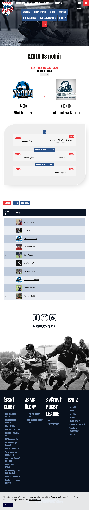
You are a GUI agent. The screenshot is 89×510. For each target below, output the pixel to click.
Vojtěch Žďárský (30, 263)
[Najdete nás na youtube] (52, 317)
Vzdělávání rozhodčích (74, 429)
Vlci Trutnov (10, 426)
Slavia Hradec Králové (10, 421)
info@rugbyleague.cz (45, 326)
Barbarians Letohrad (9, 465)
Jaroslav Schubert (31, 280)
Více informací (35, 500)
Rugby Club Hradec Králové (12, 481)
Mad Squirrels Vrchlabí (11, 415)
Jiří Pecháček (29, 271)
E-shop (72, 434)
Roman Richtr (29, 296)
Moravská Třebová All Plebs (12, 459)
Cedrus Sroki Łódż (12, 476)
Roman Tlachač (30, 239)
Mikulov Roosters (12, 448)
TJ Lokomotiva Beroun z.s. (11, 453)
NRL (49, 420)
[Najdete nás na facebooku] (36, 317)
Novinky (72, 417)
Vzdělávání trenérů (77, 424)
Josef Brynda (29, 288)
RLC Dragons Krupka (13, 439)
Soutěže (72, 414)
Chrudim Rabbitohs (13, 429)
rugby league (74, 421)
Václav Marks (29, 247)
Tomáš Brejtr (29, 222)
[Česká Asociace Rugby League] (7, 9)
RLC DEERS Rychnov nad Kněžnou (12, 471)
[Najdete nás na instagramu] (44, 317)
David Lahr (28, 230)
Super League (53, 424)
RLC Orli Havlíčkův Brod (12, 434)
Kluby (71, 410)
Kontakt (72, 407)
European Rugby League (33, 415)
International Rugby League (35, 421)
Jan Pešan (28, 255)
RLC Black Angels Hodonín (12, 444)
